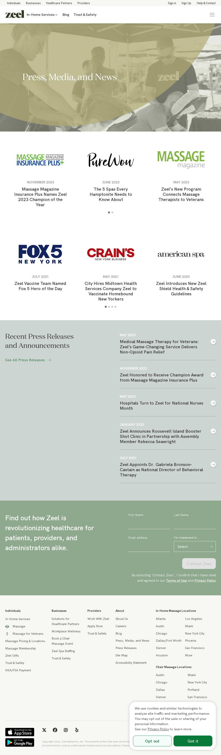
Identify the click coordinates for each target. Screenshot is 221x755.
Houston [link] (162, 655)
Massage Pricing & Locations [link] (25, 641)
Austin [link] (160, 626)
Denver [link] (161, 648)
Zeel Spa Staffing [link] (63, 651)
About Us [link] (121, 619)
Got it (193, 741)
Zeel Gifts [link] (12, 655)
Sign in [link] (172, 3)
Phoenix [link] (190, 641)
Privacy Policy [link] (205, 580)
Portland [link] (193, 690)
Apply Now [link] (95, 626)
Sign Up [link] (186, 3)
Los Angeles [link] (193, 619)
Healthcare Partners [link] (59, 3)
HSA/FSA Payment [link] (18, 670)
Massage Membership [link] (20, 648)
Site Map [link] (121, 655)
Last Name (181, 515)
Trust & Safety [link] (85, 15)
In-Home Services (41, 15)
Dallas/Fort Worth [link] (169, 641)
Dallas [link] (160, 690)
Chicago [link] (161, 633)
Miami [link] (189, 626)
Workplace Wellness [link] (66, 631)
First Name (135, 515)
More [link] (188, 655)
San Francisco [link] (195, 648)
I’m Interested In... (187, 538)
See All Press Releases (25, 359)
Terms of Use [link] (176, 580)
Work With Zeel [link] (98, 619)
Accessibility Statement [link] (131, 663)
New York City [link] (194, 633)
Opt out (152, 741)
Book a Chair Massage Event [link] (62, 641)
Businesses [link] (33, 3)
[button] (212, 14)
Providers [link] (83, 3)
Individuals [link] (14, 3)
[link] (14, 14)
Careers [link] (120, 626)
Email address (137, 538)
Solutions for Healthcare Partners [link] (65, 621)
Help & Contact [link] (206, 3)
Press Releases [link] (126, 648)
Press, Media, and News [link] (132, 641)
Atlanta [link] (161, 619)
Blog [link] (65, 15)
